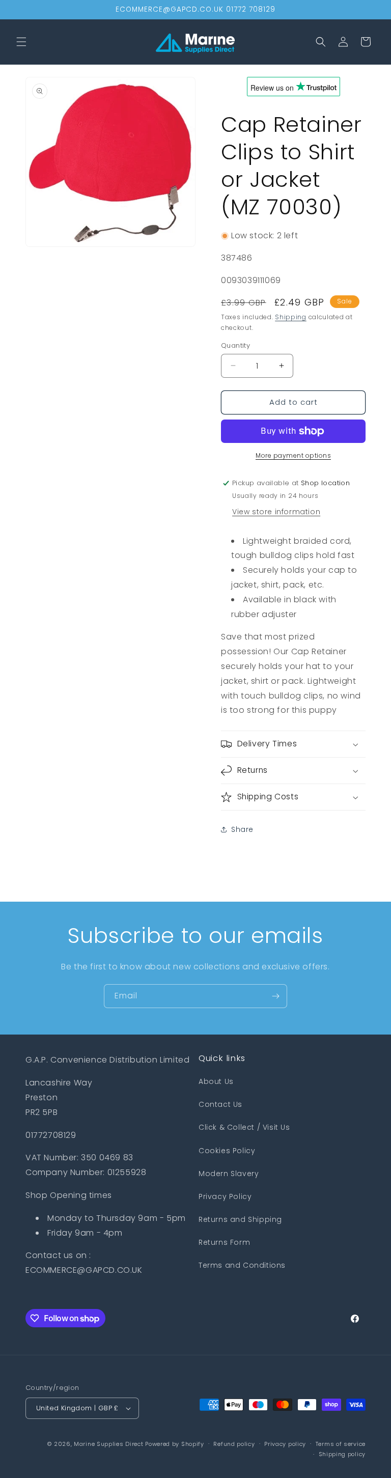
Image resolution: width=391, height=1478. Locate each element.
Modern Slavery (229, 1173)
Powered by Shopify (174, 1444)
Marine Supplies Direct (108, 1444)
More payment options (293, 455)
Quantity (235, 345)
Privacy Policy (225, 1196)
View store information (276, 512)
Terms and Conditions (242, 1265)
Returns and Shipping (240, 1219)
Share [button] (242, 829)
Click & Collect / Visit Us (244, 1127)
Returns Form (224, 1242)
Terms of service (341, 1444)
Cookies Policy (227, 1151)
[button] (21, 42)
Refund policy (234, 1444)
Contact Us (220, 1104)
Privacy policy (285, 1444)
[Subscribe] (275, 996)
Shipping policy (342, 1454)
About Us (216, 1081)
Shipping (290, 317)
